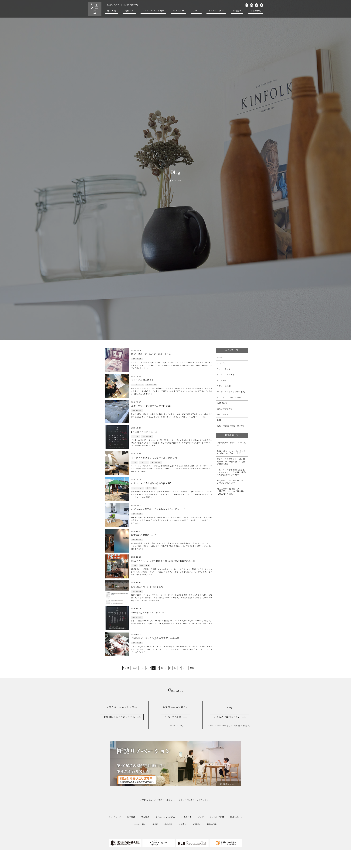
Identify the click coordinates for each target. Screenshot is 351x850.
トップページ (115, 817)
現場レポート (236, 817)
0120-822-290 (173, 717)
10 (157, 668)
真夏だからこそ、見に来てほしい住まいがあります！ (231, 482)
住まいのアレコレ (225, 409)
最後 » (193, 668)
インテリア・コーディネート (230, 397)
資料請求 (197, 824)
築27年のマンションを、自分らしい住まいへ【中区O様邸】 (231, 452)
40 (179, 668)
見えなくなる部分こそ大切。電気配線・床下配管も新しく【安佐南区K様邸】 (231, 461)
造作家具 (129, 11)
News (219, 358)
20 (170, 668)
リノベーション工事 (226, 375)
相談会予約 (255, 11)
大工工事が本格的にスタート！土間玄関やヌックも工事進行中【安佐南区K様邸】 (231, 491)
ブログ (196, 11)
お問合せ (237, 11)
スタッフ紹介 (140, 824)
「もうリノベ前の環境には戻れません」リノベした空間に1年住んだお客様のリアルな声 (231, 472)
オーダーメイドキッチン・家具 (231, 392)
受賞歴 (155, 824)
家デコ (163, 843)
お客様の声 (178, 11)
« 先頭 (134, 668)
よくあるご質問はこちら (227, 717)
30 (175, 668)
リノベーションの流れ (153, 11)
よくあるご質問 (216, 11)
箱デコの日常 (223, 415)
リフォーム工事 (224, 386)
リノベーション (224, 369)
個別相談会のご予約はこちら (119, 717)
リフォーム (222, 380)
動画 (219, 420)
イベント (221, 363)
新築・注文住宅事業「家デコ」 (231, 426)
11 (162, 668)
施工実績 (111, 11)
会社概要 (168, 824)
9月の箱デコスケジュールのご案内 (231, 444)
